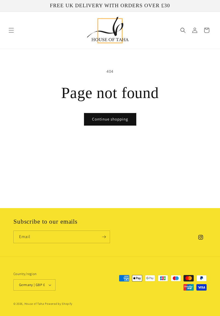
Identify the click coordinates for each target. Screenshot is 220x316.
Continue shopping (110, 119)
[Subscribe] (104, 237)
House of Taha (34, 304)
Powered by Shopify (58, 304)
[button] (11, 30)
